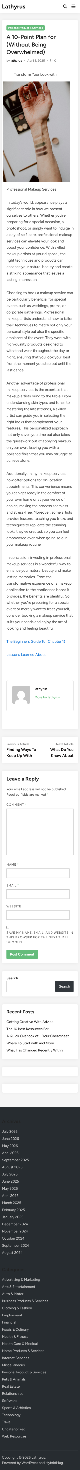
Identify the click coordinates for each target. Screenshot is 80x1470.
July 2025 (10, 1174)
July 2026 (10, 1131)
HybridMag (54, 1463)
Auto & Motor (12, 1294)
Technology (11, 1415)
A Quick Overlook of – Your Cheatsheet (37, 1036)
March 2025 (11, 1203)
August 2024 (12, 1252)
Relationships (12, 1393)
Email (12, 885)
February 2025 (13, 1210)
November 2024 (15, 1231)
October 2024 (13, 1238)
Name (12, 864)
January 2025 (12, 1217)
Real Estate (11, 1386)
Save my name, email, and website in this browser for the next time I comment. (39, 937)
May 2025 (10, 1188)
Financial (9, 1322)
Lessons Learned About (26, 654)
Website (13, 906)
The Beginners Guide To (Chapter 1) (35, 641)
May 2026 (10, 1146)
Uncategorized (13, 1429)
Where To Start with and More (30, 1043)
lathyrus (16, 61)
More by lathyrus (47, 697)
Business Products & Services (25, 1301)
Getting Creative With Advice (30, 1022)
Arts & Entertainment (18, 1287)
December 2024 (15, 1224)
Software (9, 1401)
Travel (6, 1422)
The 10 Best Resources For (27, 1029)
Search (12, 978)
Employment (12, 1315)
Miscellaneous (13, 1365)
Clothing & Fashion (17, 1308)
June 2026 (10, 1139)
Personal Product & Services (25, 27)
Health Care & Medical (20, 1344)
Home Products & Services (23, 1351)
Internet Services (15, 1358)
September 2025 (15, 1160)
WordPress (30, 1463)
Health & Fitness (15, 1336)
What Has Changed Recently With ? (34, 1050)
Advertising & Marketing (21, 1279)
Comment (16, 805)
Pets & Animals (14, 1379)
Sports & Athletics (16, 1408)
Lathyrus (13, 6)
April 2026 (10, 1153)
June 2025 (10, 1181)
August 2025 (12, 1167)
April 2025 (10, 1195)
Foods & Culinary (15, 1329)
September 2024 (15, 1245)
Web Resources (14, 1436)
